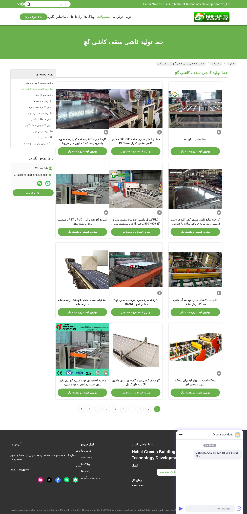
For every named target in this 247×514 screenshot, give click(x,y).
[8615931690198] (75, 480)
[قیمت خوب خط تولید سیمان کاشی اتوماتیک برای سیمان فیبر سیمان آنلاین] (82, 269)
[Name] (28, 4)
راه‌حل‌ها (76, 17)
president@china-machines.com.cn (27, 174)
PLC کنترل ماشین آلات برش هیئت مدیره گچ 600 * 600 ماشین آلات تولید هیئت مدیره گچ (136, 223)
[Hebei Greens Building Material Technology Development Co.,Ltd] (211, 17)
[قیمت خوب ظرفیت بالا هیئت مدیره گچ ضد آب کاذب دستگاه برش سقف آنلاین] (195, 269)
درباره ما (117, 17)
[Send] (180, 508)
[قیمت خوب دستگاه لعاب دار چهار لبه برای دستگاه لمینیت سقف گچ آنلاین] (195, 349)
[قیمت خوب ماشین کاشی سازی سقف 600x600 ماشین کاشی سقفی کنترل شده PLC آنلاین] (135, 108)
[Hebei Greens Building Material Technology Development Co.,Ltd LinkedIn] (40, 480)
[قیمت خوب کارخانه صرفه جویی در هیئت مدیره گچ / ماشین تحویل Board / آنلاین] (135, 269)
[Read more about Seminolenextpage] (90, 409)
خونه (129, 17)
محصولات (103, 17)
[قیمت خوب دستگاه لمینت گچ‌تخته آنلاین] (195, 108)
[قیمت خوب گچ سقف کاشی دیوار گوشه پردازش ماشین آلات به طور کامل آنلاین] (135, 349)
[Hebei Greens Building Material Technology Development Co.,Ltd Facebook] (58, 480)
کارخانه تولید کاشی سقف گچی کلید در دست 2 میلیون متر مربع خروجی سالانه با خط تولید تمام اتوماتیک (195, 223)
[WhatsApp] (48, 183)
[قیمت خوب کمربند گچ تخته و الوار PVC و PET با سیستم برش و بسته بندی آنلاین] (82, 189)
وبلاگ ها (89, 17)
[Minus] (181, 435)
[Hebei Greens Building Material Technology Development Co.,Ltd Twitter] (49, 480)
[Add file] (239, 508)
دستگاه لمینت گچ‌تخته (195, 139)
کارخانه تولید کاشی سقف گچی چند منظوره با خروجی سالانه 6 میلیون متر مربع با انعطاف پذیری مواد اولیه (82, 143)
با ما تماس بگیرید (57, 17)
